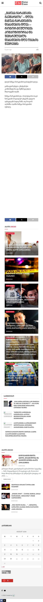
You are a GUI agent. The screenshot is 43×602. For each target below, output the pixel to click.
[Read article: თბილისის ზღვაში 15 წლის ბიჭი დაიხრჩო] (21, 270)
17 (4, 554)
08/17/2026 (9, 383)
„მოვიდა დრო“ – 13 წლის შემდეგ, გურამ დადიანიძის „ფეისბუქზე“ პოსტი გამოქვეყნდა (20, 299)
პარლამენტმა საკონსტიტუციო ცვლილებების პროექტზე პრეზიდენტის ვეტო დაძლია (25, 425)
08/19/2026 (9, 305)
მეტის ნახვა (8, 479)
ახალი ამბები (10, 233)
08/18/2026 (9, 331)
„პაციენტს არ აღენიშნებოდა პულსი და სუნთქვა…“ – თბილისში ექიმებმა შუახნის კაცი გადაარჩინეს (21, 377)
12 (16, 550)
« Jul (3, 567)
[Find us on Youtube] (5, 590)
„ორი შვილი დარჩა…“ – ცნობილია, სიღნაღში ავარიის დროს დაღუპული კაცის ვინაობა (20, 326)
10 (4, 550)
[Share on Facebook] (10, 76)
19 (16, 554)
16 (38, 550)
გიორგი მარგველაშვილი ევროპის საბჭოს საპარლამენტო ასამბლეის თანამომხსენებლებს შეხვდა (20, 434)
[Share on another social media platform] (33, 76)
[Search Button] (40, 3)
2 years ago (8, 50)
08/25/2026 (10, 253)
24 (5, 559)
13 (22, 550)
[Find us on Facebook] (2, 590)
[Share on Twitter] (21, 76)
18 (11, 554)
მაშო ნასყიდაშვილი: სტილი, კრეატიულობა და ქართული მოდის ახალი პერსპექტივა (19, 247)
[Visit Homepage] (21, 3)
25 (11, 559)
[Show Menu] (3, 3)
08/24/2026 (10, 279)
